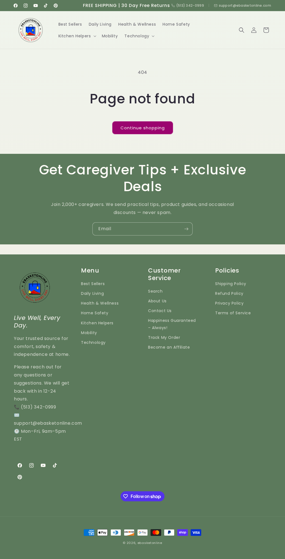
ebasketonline (149, 543)
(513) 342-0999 (190, 5)
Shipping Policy (230, 283)
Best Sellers (93, 283)
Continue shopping (143, 128)
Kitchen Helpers (97, 323)
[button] (77, 36)
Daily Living (92, 293)
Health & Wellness (100, 303)
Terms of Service (233, 313)
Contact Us (160, 310)
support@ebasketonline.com (245, 5)
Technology (93, 342)
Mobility (89, 333)
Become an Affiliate (169, 347)
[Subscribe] (186, 228)
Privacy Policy (229, 303)
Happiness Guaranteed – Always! (172, 324)
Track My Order (164, 337)
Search (155, 291)
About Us (157, 301)
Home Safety (95, 313)
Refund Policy (229, 293)
